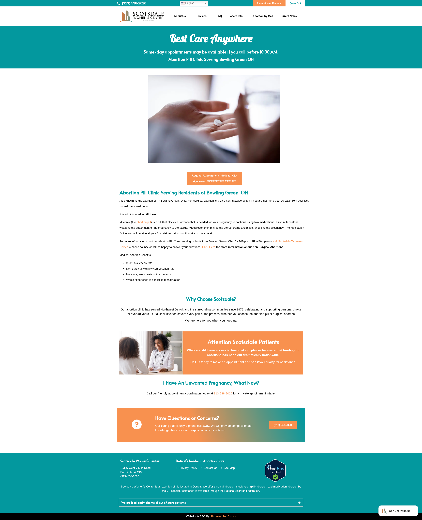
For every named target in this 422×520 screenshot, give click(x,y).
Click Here (208, 247)
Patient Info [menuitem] (235, 16)
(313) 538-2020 (129, 476)
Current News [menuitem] (288, 16)
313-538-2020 (223, 393)
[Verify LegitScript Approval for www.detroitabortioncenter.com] (275, 480)
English (189, 3)
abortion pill (144, 222)
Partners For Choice (223, 516)
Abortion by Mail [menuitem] (263, 16)
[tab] (211, 502)
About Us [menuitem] (180, 16)
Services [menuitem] (201, 16)
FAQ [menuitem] (219, 16)
